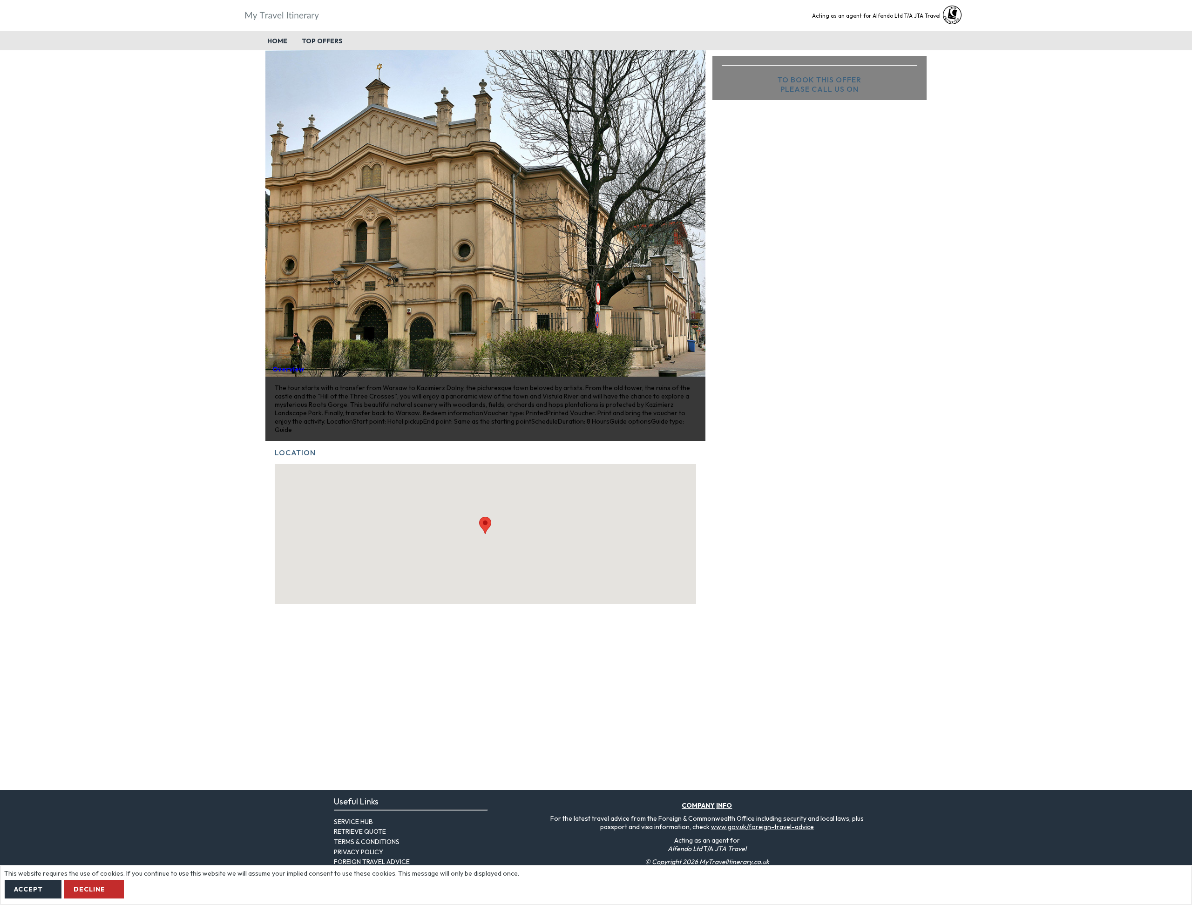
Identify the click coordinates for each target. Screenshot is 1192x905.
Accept (28, 889)
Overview (288, 369)
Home (277, 41)
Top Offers (322, 41)
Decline (89, 889)
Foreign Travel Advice (372, 862)
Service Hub (353, 821)
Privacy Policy (358, 852)
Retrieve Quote (360, 831)
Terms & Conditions (367, 841)
